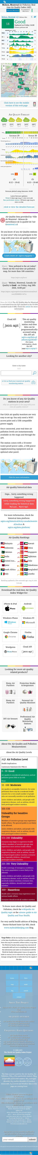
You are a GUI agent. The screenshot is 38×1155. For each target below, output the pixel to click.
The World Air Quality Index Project (17, 1052)
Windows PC (28, 618)
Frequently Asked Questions (18, 1030)
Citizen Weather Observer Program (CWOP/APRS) (19, 1095)
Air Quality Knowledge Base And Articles (18, 1021)
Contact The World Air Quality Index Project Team (19, 1008)
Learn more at (19, 255)
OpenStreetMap (24, 96)
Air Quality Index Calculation (19, 1037)
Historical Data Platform (19, 1046)
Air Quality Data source (19, 1035)
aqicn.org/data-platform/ (19, 527)
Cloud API (27, 646)
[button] (14, 65)
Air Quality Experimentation (18, 1023)
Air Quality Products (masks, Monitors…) (18, 1042)
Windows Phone (10, 618)
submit (32, 1139)
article (28, 307)
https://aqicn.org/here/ (19, 277)
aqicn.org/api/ (31, 348)
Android (27, 603)
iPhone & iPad (10, 603)
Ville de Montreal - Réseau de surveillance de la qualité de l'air (19, 1099)
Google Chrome (10, 632)
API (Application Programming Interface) (18, 1044)
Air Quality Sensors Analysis (18, 1025)
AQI (10, 17)
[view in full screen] (35, 17)
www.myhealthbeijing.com (16, 927)
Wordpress (10, 647)
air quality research (18, 1016)
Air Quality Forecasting (18, 1039)
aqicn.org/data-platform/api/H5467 (29, 338)
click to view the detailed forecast (19, 207)
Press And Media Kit (18, 1012)
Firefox (28, 632)
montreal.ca (11, 224)
